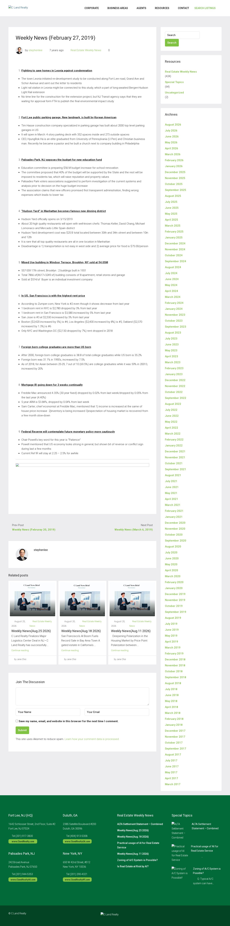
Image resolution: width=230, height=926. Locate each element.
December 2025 (175, 172)
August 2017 (173, 754)
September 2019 (175, 612)
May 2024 (171, 285)
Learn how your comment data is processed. (92, 739)
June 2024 (172, 279)
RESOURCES (162, 8)
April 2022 (171, 427)
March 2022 (172, 433)
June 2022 (172, 415)
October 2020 (174, 534)
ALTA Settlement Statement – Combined (140, 824)
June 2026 (172, 136)
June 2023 (172, 344)
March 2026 (172, 154)
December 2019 (175, 594)
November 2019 (175, 600)
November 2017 (175, 736)
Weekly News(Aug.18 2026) (81, 631)
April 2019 (171, 641)
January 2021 (174, 516)
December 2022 (175, 380)
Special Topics (174, 82)
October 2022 (174, 392)
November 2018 (175, 665)
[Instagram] (206, 915)
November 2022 (175, 386)
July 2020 (171, 552)
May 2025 (171, 213)
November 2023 (175, 314)
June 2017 (172, 766)
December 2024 (175, 243)
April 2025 (171, 219)
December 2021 (175, 451)
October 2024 (174, 255)
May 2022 (171, 421)
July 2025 (171, 201)
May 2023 (171, 350)
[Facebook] (199, 915)
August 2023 (173, 332)
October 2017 (174, 742)
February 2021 (174, 511)
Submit (22, 730)
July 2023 (171, 338)
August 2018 (173, 683)
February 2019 (174, 653)
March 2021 (172, 505)
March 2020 (172, 576)
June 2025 (172, 207)
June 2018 (172, 695)
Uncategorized (174, 92)
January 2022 (174, 445)
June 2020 (172, 558)
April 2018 (171, 707)
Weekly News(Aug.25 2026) (31, 631)
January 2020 (174, 588)
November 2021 (175, 457)
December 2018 (175, 659)
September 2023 (175, 326)
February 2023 (174, 368)
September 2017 (175, 748)
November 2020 (175, 528)
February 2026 (174, 160)
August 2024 (173, 267)
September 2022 (175, 398)
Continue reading (20, 650)
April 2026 (171, 148)
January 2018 (174, 724)
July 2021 (171, 481)
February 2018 (174, 719)
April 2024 (171, 291)
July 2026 (171, 130)
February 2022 (174, 439)
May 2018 (171, 701)
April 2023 (171, 356)
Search (171, 42)
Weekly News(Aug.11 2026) (131, 631)
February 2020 (174, 582)
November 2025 (175, 178)
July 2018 (171, 689)
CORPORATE (91, 8)
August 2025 (173, 196)
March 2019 (172, 647)
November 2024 (175, 249)
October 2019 (174, 606)
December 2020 (175, 522)
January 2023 (174, 374)
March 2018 (172, 713)
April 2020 (171, 570)
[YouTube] (218, 915)
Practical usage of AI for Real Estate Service (138, 845)
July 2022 (171, 409)
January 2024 (174, 308)
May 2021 (171, 493)
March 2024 (172, 297)
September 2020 (175, 540)
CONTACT (183, 8)
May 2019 (171, 635)
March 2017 (172, 784)
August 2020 (173, 546)
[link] (180, 830)
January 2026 (174, 166)
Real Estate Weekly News (86, 50)
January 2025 (174, 237)
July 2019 (171, 623)
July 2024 (171, 273)
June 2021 (172, 487)
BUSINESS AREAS (117, 8)
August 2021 (173, 475)
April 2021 (171, 499)
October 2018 (174, 671)
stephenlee (35, 50)
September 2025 (175, 190)
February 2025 (174, 231)
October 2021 (174, 463)
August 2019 (173, 617)
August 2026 (173, 124)
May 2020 (171, 564)
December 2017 (175, 730)
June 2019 (172, 629)
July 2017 (171, 760)
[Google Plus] (212, 915)
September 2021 (175, 469)
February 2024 (174, 303)
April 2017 (171, 778)
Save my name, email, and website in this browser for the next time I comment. (68, 721)
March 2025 (172, 225)
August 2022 (173, 404)
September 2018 (175, 677)
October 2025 (174, 184)
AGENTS (141, 8)
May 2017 (171, 772)
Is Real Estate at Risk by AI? (133, 866)
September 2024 (175, 261)
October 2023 (174, 320)
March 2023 (172, 362)
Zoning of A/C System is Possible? (137, 860)
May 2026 (171, 142)
